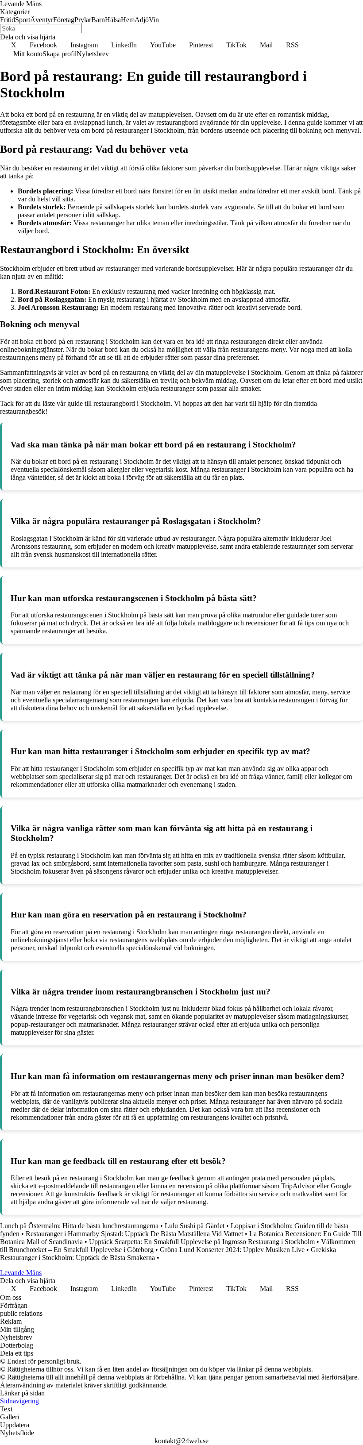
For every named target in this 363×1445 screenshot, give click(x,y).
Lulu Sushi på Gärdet (194, 1225)
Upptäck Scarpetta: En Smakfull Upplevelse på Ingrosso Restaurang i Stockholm (202, 1241)
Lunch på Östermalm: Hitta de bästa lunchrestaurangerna (79, 1225)
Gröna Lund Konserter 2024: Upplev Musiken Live (232, 1249)
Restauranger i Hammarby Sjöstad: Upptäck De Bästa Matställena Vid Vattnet (134, 1233)
